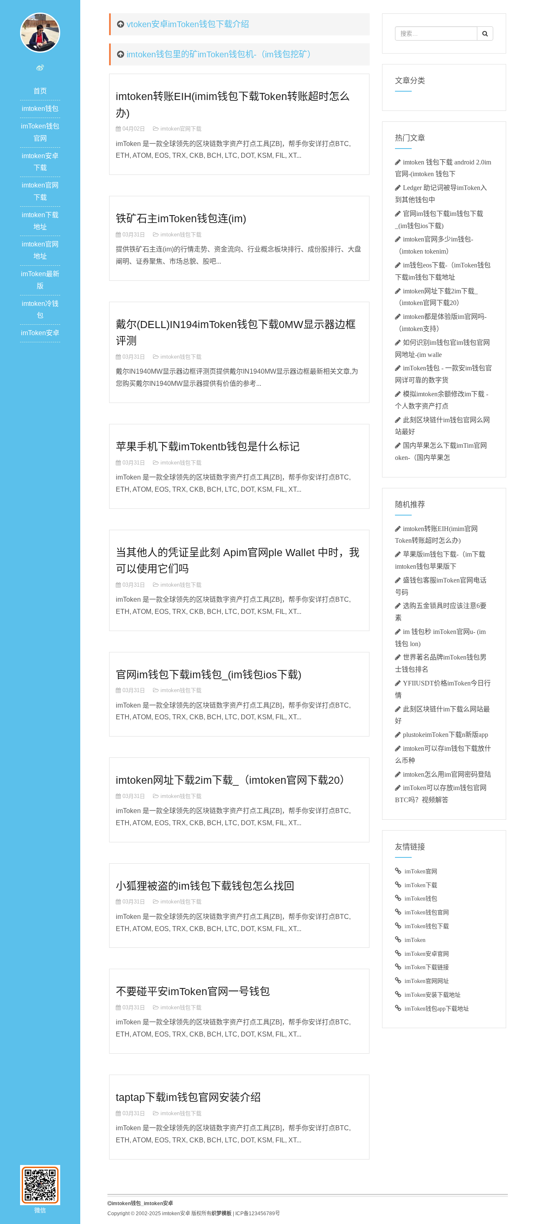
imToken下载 (421, 885)
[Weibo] (40, 68)
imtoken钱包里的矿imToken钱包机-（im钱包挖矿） (221, 54)
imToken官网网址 (427, 981)
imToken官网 (421, 871)
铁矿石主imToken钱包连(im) (181, 218)
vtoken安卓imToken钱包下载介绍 (188, 24)
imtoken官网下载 (180, 129)
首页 (40, 91)
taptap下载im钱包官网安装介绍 (188, 1097)
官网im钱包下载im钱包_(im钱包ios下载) (208, 674)
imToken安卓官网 (427, 954)
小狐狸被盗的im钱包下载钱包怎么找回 (205, 886)
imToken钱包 (421, 898)
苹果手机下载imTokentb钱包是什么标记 (208, 446)
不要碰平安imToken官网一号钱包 (193, 991)
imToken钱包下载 (427, 926)
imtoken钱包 (40, 108)
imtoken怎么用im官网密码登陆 (447, 774)
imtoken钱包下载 (180, 234)
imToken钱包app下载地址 (437, 1008)
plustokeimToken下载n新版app (445, 734)
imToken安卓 (40, 332)
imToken (415, 940)
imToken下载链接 (427, 967)
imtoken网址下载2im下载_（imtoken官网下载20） (233, 780)
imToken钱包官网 (427, 912)
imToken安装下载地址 (433, 995)
